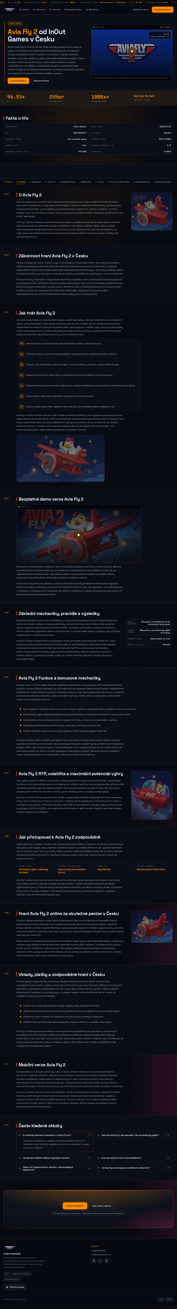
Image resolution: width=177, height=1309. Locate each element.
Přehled (25, 9)
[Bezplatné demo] (132, 51)
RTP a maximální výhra (119, 182)
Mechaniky (93, 9)
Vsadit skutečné (163, 9)
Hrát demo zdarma (101, 1206)
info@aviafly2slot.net (101, 1254)
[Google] (106, 1260)
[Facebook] (100, 1260)
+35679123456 (98, 1251)
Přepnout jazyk (17, 1287)
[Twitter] (93, 1260)
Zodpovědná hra (141, 182)
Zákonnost (41, 9)
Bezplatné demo (74, 9)
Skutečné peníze (162, 182)
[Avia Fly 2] (10, 9)
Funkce (99, 182)
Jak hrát (56, 9)
